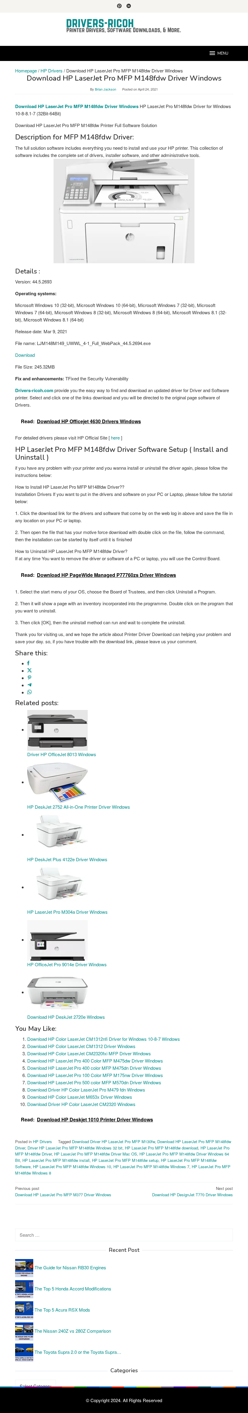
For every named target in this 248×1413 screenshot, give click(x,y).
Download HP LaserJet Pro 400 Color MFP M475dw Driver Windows (95, 1060)
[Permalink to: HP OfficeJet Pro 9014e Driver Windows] (57, 939)
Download (25, 355)
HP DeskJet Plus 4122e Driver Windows (67, 859)
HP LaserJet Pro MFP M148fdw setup (125, 1160)
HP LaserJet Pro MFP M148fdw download (161, 1148)
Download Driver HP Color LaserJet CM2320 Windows (81, 1104)
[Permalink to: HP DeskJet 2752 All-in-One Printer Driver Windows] (57, 782)
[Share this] (28, 663)
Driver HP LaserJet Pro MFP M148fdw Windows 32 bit (75, 1148)
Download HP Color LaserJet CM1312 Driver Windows (81, 1046)
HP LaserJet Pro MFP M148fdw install (56, 1160)
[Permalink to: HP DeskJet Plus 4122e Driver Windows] (57, 834)
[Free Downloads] (124, 25)
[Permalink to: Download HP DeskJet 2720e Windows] (57, 992)
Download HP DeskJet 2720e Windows (66, 1017)
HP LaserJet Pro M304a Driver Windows (67, 912)
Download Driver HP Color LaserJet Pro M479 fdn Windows (86, 1089)
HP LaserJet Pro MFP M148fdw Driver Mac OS (95, 1154)
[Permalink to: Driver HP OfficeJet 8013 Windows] (57, 729)
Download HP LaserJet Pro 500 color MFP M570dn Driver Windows (94, 1082)
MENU (222, 53)
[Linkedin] (128, 6)
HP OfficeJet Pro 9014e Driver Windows (67, 964)
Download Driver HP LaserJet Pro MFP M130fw (113, 1141)
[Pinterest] (119, 6)
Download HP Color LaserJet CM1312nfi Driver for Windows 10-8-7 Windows (103, 1039)
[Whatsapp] (29, 692)
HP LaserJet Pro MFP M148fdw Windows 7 (151, 1166)
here (115, 437)
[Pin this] (29, 678)
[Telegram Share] (29, 685)
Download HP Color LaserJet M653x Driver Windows (79, 1097)
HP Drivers (42, 1141)
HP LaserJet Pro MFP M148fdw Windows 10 (72, 1166)
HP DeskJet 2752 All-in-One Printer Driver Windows (78, 807)
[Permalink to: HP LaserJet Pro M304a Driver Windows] (57, 887)
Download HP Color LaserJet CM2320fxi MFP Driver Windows (89, 1053)
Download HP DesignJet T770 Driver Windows (192, 1191)
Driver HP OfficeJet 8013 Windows (61, 754)
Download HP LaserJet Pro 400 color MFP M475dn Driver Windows (94, 1068)
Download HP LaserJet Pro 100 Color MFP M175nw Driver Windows (95, 1075)
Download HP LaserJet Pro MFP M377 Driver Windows (63, 1191)
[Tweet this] (29, 670)
